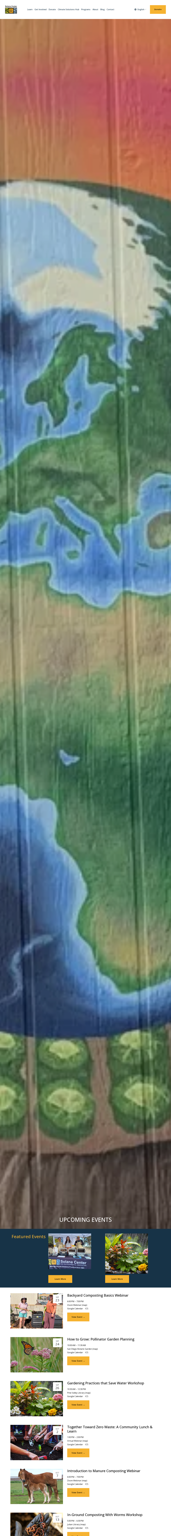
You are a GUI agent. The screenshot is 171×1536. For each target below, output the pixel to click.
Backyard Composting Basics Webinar (97, 1295)
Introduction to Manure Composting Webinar (103, 1470)
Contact (110, 9)
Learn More (60, 1279)
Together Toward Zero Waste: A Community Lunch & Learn (109, 1429)
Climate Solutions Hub (68, 9)
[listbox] (140, 9)
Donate (52, 9)
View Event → (78, 1317)
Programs (85, 9)
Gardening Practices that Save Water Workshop (105, 1383)
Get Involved (41, 9)
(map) (84, 1305)
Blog (102, 9)
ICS (86, 1308)
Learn (30, 9)
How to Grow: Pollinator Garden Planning (100, 1339)
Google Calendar (75, 1308)
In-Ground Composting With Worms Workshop (104, 1514)
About (95, 9)
